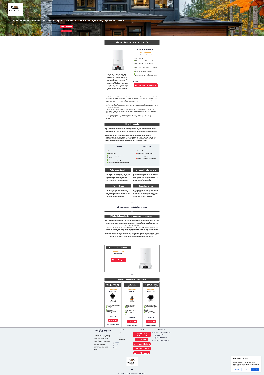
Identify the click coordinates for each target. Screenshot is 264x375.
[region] (246, 364)
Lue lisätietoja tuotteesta (113, 324)
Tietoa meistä (122, 335)
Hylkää (246, 369)
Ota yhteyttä (122, 339)
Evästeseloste (122, 337)
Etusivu (122, 332)
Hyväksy (255, 369)
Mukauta (237, 369)
